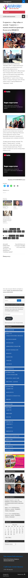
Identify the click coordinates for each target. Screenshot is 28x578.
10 (14, 529)
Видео (18, 229)
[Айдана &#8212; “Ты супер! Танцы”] (17, 203)
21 (5, 532)
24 (14, 532)
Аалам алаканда (13, 229)
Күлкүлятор (9, 369)
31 (14, 534)
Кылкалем (8, 392)
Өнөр (23, 231)
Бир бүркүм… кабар (11, 378)
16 (11, 531)
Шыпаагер (8, 431)
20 (22, 531)
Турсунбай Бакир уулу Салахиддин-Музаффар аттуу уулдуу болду (20, 245)
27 (22, 532)
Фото (7, 417)
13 (22, 529)
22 (8, 532)
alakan (6, 507)
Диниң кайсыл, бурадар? (12, 346)
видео (17, 235)
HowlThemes (6, 576)
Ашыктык (8, 424)
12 (19, 529)
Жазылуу (9, 318)
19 (19, 531)
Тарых (7, 360)
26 (19, 532)
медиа (9, 238)
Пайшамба (8, 422)
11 (16, 529)
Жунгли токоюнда (11, 350)
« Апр (6, 537)
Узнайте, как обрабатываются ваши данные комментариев (12, 291)
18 (16, 531)
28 (5, 534)
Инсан (7, 353)
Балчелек (8, 427)
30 (11, 534)
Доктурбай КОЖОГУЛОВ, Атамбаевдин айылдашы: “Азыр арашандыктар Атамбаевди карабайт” (8, 248)
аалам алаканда (12, 235)
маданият (5, 238)
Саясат (7, 439)
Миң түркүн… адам (11, 381)
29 (8, 534)
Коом (7, 333)
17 (14, 531)
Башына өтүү (21, 574)
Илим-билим (9, 330)
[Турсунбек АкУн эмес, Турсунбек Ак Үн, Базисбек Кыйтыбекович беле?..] (19, 478)
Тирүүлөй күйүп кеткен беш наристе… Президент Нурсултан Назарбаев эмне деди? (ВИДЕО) (7, 219)
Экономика (8, 450)
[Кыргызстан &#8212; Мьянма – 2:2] (7, 203)
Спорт (7, 443)
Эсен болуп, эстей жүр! (12, 396)
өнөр (17, 238)
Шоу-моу (19, 231)
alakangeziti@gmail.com (9, 560)
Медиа (15, 231)
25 (16, 532)
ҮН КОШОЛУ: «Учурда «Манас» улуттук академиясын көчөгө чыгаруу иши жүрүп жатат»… (14, 502)
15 (8, 531)
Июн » (9, 537)
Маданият (10, 231)
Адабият (8, 388)
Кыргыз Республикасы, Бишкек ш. (11, 559)
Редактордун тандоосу (11, 436)
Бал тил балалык (10, 339)
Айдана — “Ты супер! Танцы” (17, 207)
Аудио (7, 410)
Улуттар (8, 364)
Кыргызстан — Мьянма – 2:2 (6, 207)
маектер (8, 357)
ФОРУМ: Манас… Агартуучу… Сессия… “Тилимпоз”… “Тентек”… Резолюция (13, 509)
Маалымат (5, 231)
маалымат (22, 235)
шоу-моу (13, 238)
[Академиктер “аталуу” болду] (10, 489)
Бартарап (8, 342)
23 (11, 532)
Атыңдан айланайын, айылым (14, 335)
